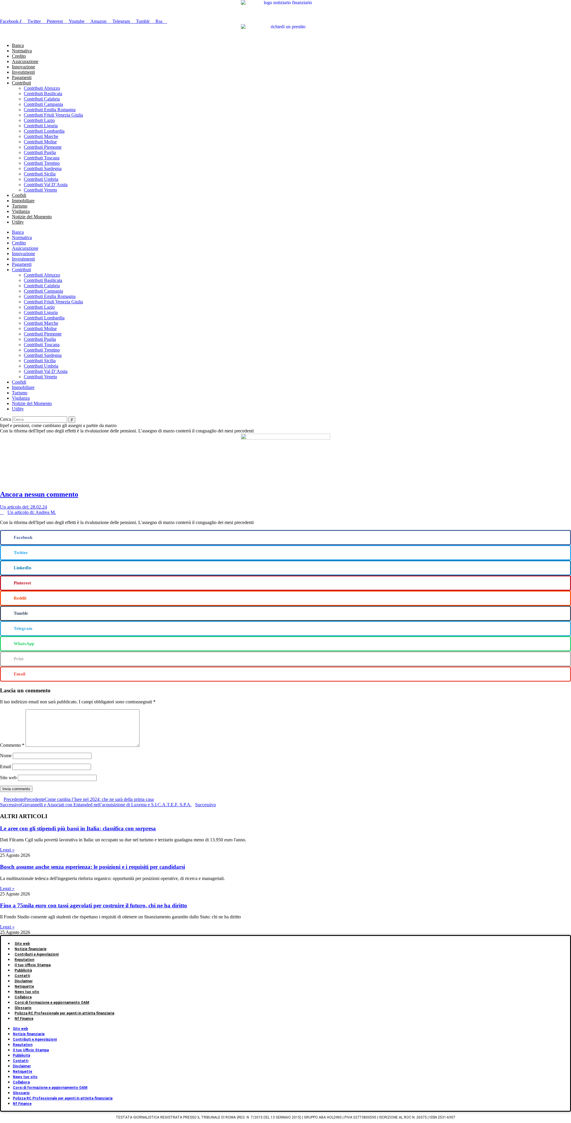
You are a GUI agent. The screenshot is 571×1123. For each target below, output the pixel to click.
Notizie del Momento (32, 216)
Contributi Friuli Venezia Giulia (53, 114)
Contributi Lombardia (44, 131)
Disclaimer (24, 981)
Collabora (23, 997)
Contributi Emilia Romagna (50, 109)
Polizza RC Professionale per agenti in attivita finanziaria (64, 1013)
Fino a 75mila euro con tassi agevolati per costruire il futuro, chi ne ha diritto (93, 905)
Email (5, 766)
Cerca (5, 419)
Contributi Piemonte (43, 147)
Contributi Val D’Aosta (46, 184)
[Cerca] (71, 419)
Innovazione (23, 66)
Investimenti (23, 72)
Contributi (21, 82)
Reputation (24, 960)
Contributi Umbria (41, 179)
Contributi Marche (41, 136)
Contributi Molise (40, 141)
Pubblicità (23, 970)
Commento (12, 745)
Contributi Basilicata (43, 93)
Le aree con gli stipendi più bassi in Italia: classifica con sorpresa (78, 828)
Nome (6, 755)
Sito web (8, 777)
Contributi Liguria (41, 125)
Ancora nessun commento (39, 494)
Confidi (19, 195)
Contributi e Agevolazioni (37, 954)
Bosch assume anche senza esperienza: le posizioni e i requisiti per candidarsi (92, 867)
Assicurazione (25, 61)
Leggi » (7, 849)
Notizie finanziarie (30, 949)
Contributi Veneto (40, 189)
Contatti (22, 976)
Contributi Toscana (41, 157)
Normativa (22, 50)
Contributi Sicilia (40, 173)
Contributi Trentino (42, 163)
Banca (18, 45)
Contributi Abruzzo (42, 88)
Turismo (19, 205)
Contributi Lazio (39, 120)
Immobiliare (23, 200)
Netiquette (24, 986)
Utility (18, 222)
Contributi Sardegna (43, 168)
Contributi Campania (43, 104)
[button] (285, 537)
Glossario (23, 1008)
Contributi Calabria (42, 98)
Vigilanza (21, 211)
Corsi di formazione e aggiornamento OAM (52, 1002)
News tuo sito (27, 992)
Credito (19, 56)
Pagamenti (22, 77)
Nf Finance (24, 1019)
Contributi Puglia (40, 152)
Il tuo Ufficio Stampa (33, 965)
